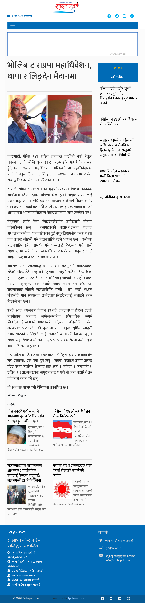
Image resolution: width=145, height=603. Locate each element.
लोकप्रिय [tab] (118, 77)
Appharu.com (76, 598)
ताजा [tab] (118, 67)
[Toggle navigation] (12, 25)
